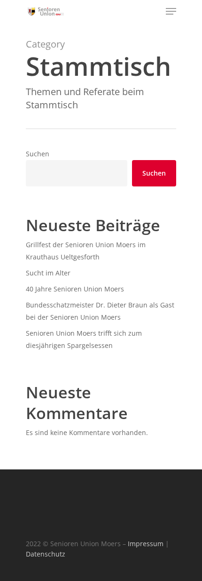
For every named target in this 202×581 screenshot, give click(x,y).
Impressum (145, 543)
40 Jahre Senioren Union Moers (75, 288)
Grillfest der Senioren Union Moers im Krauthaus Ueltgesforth (86, 250)
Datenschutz (45, 553)
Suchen (37, 153)
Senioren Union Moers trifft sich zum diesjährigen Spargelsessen (84, 339)
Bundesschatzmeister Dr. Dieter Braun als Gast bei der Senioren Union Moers (100, 311)
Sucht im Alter (48, 272)
